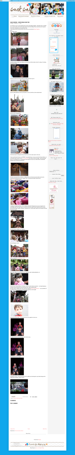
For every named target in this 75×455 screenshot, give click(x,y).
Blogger (39, 439)
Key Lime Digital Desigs (40, 447)
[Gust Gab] (56, 31)
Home (29, 428)
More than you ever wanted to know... (56, 118)
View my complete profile (53, 155)
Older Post (45, 428)
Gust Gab (56, 30)
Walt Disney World (19, 398)
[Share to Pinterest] (36, 396)
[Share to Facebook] (35, 396)
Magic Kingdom (36, 29)
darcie (57, 149)
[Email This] (32, 396)
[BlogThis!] (33, 396)
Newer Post (13, 428)
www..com (57, 128)
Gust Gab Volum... (53, 46)
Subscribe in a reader (52, 182)
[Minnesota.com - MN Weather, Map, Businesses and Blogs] (56, 124)
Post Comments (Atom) (19, 430)
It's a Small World (25, 158)
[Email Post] (30, 396)
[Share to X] (34, 396)
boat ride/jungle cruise (21, 258)
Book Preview (52, 51)
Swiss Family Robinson (35, 288)
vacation (14, 398)
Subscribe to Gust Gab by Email (54, 145)
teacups (13, 179)
